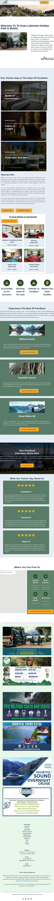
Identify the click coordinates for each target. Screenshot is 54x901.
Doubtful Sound (27, 836)
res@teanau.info (27, 865)
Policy (27, 841)
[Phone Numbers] (46, 576)
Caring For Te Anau (27, 831)
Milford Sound (27, 835)
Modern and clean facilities (47, 292)
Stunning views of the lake (20, 292)
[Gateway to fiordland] (33, 283)
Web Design (24, 894)
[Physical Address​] (35, 576)
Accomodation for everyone (6, 292)
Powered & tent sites (16, 157)
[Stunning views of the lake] (20, 283)
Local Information (27, 833)
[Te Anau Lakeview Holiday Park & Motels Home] (5, 2)
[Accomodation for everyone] (6, 283)
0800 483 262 (23, 860)
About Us (27, 828)
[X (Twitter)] (25, 898)
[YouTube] (30, 898)
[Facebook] (23, 898)
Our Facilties (27, 829)
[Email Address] (35, 594)
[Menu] (50, 2)
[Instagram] (28, 898)
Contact (27, 843)
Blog (27, 840)
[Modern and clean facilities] (47, 283)
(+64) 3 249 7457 (27, 858)
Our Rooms (27, 826)
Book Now (44, 2)
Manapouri (27, 838)
